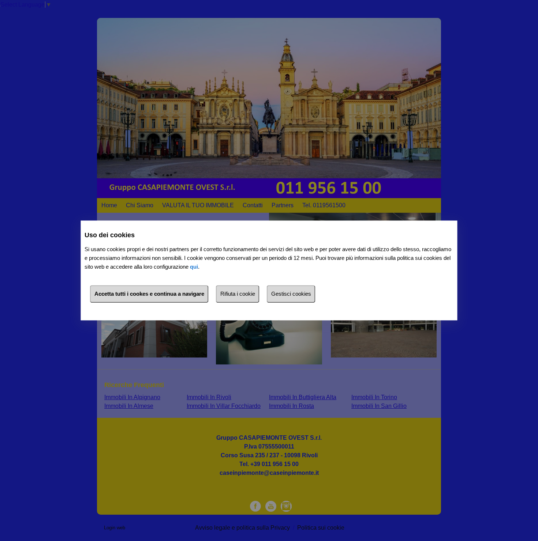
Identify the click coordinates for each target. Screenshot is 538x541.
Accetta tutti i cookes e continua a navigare (149, 294)
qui (194, 267)
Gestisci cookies (291, 294)
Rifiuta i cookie (237, 294)
